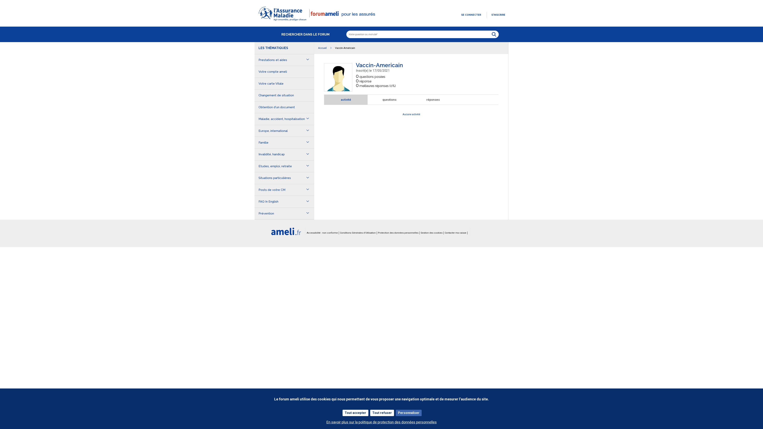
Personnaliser (408, 413)
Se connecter (471, 15)
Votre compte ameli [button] (273, 71)
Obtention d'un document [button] (277, 107)
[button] (381, 21)
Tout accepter (355, 413)
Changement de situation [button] (276, 95)
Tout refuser (382, 413)
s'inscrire (498, 15)
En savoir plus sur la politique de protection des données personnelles (381, 422)
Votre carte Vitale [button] (271, 83)
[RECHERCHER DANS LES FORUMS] (494, 34)
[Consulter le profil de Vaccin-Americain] (338, 90)
